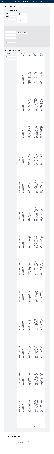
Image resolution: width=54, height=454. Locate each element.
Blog (37, 2)
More (48, 2)
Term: (6, 18)
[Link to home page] (2, 1)
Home (16, 1)
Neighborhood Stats (42, 2)
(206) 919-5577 (20, 442)
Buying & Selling (26, 2)
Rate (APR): (7, 15)
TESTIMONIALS (5, 445)
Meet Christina (32, 2)
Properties (20, 2)
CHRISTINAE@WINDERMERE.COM (20, 444)
